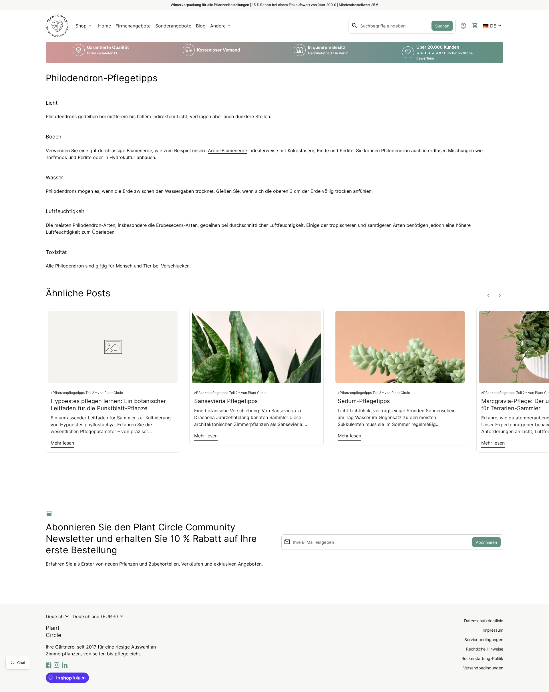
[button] (493, 25)
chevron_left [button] (488, 295)
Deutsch (58, 616)
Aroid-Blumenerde (227, 150)
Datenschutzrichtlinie (483, 620)
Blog (201, 26)
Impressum (493, 630)
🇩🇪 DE (493, 25)
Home (104, 26)
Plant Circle (53, 631)
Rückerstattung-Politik (482, 658)
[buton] (58, 616)
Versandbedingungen (483, 667)
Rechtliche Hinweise (484, 649)
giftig (101, 266)
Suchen (442, 25)
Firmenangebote (134, 27)
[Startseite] (57, 25)
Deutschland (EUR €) (99, 616)
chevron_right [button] (499, 295)
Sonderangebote (173, 26)
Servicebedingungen (483, 639)
